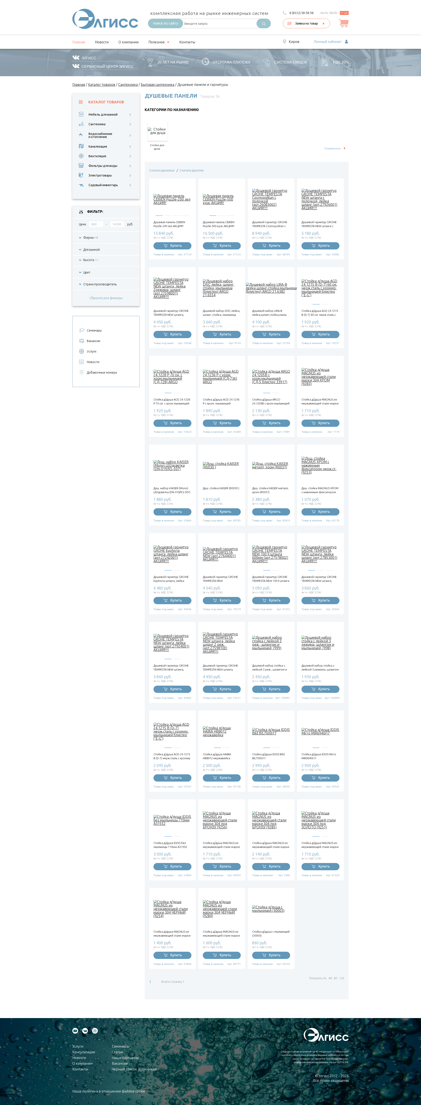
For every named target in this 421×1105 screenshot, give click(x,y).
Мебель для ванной (103, 114)
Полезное (156, 42)
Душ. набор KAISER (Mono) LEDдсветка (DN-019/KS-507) (171, 490)
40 (330, 978)
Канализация (98, 146)
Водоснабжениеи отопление (100, 135)
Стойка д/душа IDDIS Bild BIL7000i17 (268, 756)
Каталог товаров (106, 102)
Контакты (187, 42)
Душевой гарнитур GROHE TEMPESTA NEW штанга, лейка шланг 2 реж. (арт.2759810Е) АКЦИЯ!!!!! (220, 667)
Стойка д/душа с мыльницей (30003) (271, 933)
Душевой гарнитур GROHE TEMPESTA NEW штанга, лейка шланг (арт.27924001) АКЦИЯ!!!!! (171, 667)
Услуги (91, 351)
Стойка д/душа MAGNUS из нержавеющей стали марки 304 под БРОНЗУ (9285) (270, 845)
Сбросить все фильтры (106, 298)
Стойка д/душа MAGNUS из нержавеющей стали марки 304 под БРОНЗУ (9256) (221, 845)
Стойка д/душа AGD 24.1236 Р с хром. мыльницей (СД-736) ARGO (221, 401)
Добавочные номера (102, 372)
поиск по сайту (165, 23)
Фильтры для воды (103, 166)
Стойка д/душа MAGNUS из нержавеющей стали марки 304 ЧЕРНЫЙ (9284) (221, 933)
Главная (78, 42)
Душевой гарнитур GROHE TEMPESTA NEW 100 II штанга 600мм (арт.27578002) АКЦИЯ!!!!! (270, 579)
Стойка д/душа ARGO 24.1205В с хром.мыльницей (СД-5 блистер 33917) (270, 401)
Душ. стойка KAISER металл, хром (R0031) (270, 490)
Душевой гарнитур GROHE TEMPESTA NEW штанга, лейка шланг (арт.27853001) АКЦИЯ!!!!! (319, 579)
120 (341, 978)
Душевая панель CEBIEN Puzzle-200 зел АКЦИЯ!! (169, 224)
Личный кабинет (328, 42)
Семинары (94, 330)
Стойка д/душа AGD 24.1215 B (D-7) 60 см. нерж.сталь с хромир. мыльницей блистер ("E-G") (319, 312)
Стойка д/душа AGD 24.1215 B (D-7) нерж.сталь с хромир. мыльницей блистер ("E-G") (172, 756)
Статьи (117, 1052)
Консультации (83, 1052)
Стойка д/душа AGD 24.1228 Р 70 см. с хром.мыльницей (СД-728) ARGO (171, 401)
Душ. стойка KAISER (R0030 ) (221, 488)
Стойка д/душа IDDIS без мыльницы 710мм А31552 (170, 844)
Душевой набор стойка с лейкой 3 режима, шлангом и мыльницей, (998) (320, 667)
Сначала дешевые (162, 170)
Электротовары (100, 175)
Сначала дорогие (192, 170)
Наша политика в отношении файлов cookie (108, 1091)
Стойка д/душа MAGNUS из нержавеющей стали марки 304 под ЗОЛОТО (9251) (320, 845)
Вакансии (93, 341)
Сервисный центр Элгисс (108, 67)
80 (335, 978)
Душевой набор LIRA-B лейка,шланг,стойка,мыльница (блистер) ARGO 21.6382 (271, 312)
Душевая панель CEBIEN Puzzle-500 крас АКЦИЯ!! (218, 224)
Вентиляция (97, 156)
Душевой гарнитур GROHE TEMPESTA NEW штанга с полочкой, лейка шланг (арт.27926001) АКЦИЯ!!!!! (319, 224)
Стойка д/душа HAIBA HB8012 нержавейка (217, 756)
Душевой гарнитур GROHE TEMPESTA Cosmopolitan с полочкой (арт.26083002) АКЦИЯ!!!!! (269, 224)
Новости (102, 42)
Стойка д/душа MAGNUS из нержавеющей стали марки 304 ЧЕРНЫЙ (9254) (172, 933)
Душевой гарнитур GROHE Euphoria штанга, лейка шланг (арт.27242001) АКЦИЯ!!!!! (171, 579)
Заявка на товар (306, 23)
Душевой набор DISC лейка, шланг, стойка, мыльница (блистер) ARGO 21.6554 (221, 312)
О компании (128, 42)
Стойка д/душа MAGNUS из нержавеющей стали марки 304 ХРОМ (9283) (320, 401)
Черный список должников (134, 1069)
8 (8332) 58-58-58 (301, 12)
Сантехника (97, 124)
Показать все (333, 148)
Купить (176, 245)
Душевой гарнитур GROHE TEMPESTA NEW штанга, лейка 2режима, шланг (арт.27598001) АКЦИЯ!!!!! (171, 312)
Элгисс (89, 58)
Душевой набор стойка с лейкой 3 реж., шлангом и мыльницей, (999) (269, 667)
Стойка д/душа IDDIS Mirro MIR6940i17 (318, 756)
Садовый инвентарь (103, 185)
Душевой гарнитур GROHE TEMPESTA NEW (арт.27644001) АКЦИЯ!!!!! (220, 579)
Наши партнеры (125, 1057)
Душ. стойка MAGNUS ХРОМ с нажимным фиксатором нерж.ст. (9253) (319, 490)
